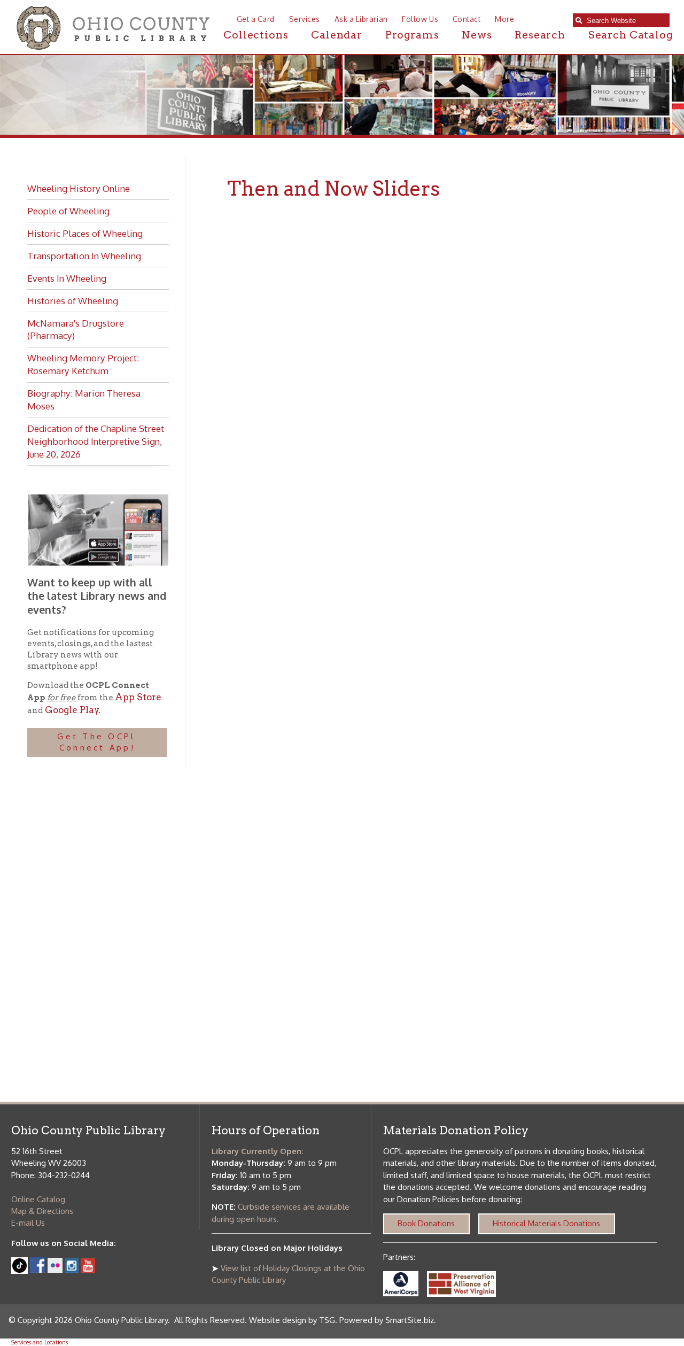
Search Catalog (630, 35)
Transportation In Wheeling (84, 255)
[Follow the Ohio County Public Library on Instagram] (71, 1270)
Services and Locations (39, 1342)
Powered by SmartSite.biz (386, 1320)
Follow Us (420, 19)
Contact (466, 19)
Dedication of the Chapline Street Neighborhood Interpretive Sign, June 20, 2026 (95, 441)
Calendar (336, 35)
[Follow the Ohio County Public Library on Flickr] (55, 1270)
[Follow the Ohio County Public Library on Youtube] (88, 1270)
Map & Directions (42, 1211)
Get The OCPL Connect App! (97, 742)
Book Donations (426, 1223)
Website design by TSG (292, 1320)
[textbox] (625, 20)
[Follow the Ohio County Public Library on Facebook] (37, 1270)
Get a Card (256, 19)
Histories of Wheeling (72, 300)
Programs (412, 35)
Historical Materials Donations (546, 1223)
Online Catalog (38, 1199)
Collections (255, 35)
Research (540, 35)
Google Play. (71, 710)
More (504, 19)
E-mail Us (28, 1223)
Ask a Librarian (361, 19)
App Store (138, 697)
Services (304, 19)
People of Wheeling (68, 210)
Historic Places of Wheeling (85, 233)
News (477, 35)
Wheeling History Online (78, 188)
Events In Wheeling (66, 278)
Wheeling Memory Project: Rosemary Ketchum (83, 364)
